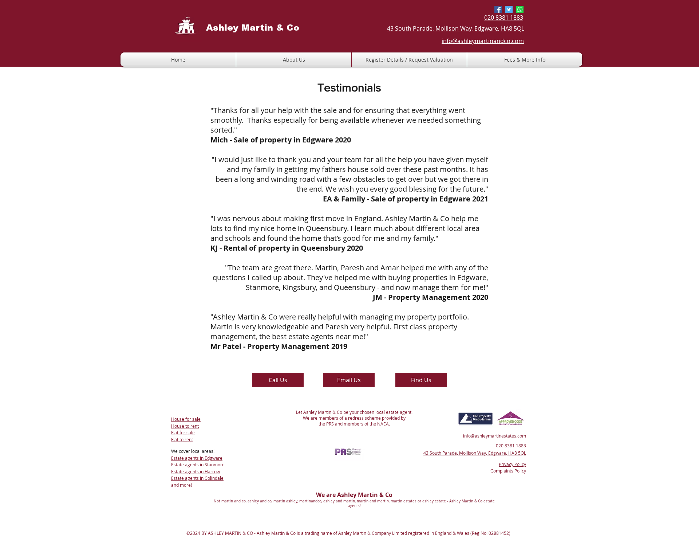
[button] (409, 59)
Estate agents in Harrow (195, 471)
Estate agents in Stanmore (198, 464)
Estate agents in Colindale (197, 478)
